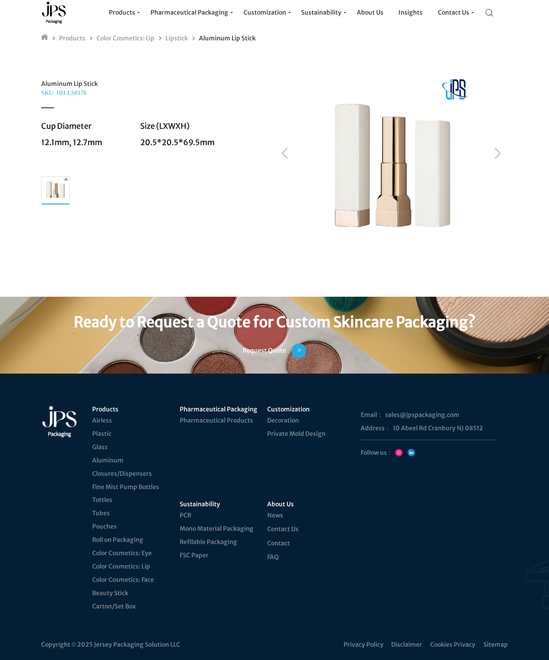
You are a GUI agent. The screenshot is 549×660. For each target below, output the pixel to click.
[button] (284, 153)
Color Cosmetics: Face (123, 580)
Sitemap (495, 644)
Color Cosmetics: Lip (125, 38)
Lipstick (177, 38)
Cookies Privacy (452, 644)
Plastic (102, 434)
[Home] (44, 38)
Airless (102, 420)
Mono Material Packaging (216, 528)
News (275, 515)
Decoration (283, 420)
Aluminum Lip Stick (227, 38)
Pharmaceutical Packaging (218, 409)
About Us (280, 504)
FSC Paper (194, 555)
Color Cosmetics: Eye (122, 553)
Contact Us (283, 529)
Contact (278, 543)
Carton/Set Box (114, 606)
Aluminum (108, 460)
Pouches (104, 526)
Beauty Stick (110, 593)
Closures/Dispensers (122, 474)
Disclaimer (406, 644)
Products (72, 38)
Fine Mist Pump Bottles (125, 487)
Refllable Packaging (208, 542)
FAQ (273, 557)
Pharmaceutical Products (216, 420)
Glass (100, 447)
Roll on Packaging (117, 540)
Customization (288, 409)
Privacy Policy (363, 644)
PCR (185, 515)
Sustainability (200, 504)
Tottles (102, 500)
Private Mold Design (296, 434)
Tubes (101, 513)
